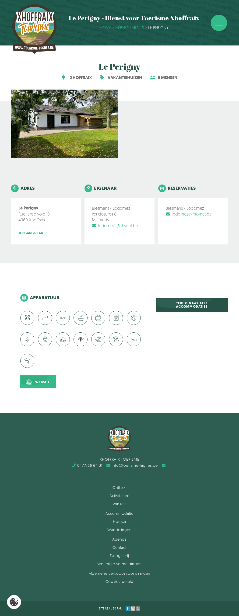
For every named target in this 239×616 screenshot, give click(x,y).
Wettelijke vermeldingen (119, 563)
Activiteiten (119, 495)
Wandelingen (119, 529)
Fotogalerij (119, 555)
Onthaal (119, 487)
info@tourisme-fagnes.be (135, 465)
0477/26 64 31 (89, 465)
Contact (119, 547)
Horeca (119, 521)
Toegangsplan (31, 233)
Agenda (119, 539)
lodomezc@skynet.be (118, 225)
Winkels (119, 503)
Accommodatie (119, 513)
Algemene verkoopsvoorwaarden (120, 573)
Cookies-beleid (119, 581)
